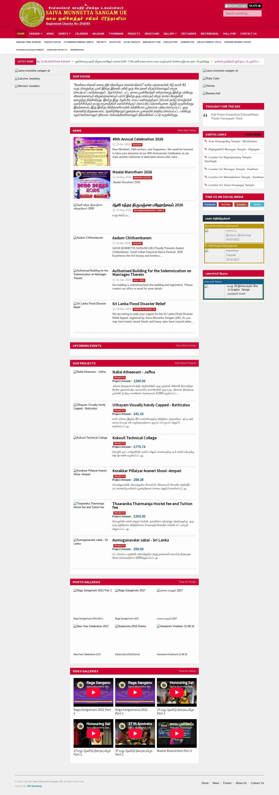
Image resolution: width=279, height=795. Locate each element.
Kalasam (98, 33)
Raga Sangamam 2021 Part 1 (88, 618)
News (50, 33)
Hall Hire (229, 33)
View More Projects (185, 363)
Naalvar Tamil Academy (28, 42)
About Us (241, 783)
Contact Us (248, 33)
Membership (77, 49)
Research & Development (30, 49)
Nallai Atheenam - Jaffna (133, 371)
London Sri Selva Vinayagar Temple (231, 185)
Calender (81, 33)
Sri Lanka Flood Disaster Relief (139, 303)
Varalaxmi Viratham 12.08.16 (172, 654)
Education (115, 42)
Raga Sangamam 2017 (127, 618)
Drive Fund (152, 33)
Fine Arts (101, 42)
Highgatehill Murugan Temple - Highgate (234, 149)
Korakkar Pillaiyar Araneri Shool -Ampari (146, 470)
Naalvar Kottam (152, 42)
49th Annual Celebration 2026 (137, 138)
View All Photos (187, 582)
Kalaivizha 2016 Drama (127, 654)
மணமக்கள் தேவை (216, 273)
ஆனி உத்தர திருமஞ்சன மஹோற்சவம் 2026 (147, 204)
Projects (134, 33)
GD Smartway (34, 786)
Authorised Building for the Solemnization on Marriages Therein (151, 272)
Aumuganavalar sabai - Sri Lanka (140, 539)
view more (253, 134)
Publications (170, 42)
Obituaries (188, 33)
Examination (187, 42)
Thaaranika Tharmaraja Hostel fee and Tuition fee (152, 505)
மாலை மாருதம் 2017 (167, 618)
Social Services (132, 42)
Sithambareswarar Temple (79, 42)
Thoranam (116, 33)
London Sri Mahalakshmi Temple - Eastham (236, 177)
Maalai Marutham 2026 (132, 171)
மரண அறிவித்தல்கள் (217, 218)
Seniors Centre (52, 42)
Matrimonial (210, 33)
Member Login (237, 5)
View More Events (186, 345)
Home (21, 33)
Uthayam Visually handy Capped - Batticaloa (151, 404)
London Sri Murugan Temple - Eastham (233, 169)
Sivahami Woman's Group (237, 42)
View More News (186, 130)
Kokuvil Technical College (134, 437)
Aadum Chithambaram (132, 237)
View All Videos (187, 671)
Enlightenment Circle (209, 42)
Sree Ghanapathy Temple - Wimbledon (233, 141)
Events (227, 783)
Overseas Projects (57, 49)
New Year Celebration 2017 (87, 654)
